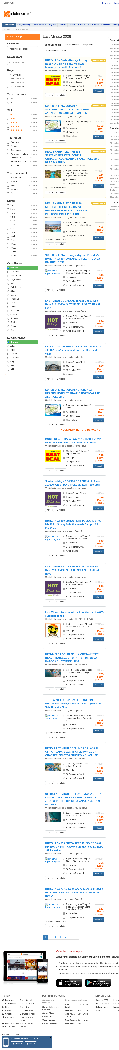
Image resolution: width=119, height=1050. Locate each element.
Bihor (12, 350)
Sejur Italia (82, 1023)
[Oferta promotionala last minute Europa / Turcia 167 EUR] (53, 366)
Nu (23, 102)
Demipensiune (23, 150)
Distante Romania (103, 1007)
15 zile (23, 255)
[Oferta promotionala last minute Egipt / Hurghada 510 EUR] (53, 80)
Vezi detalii (98, 91)
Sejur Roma (83, 1004)
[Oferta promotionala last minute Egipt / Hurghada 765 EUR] (53, 860)
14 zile (23, 252)
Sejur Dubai (83, 1010)
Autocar (23, 181)
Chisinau (14, 314)
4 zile (23, 213)
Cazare (72, 25)
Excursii (23, 1027)
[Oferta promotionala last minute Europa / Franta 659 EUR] (53, 499)
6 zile (23, 221)
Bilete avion (93, 25)
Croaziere (105, 25)
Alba (12, 346)
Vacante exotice (26, 1010)
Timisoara (14, 299)
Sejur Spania (69, 1023)
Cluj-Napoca (15, 287)
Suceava (14, 318)
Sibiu (12, 291)
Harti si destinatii (102, 1003)
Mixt (23, 193)
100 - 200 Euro (17, 79)
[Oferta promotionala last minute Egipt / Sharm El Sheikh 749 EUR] (53, 173)
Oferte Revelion (26, 1007)
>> (76, 937)
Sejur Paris (69, 1010)
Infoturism (17, 14)
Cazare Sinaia (48, 1013)
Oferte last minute (21, 29)
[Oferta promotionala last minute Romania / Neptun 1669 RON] (53, 126)
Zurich (13, 306)
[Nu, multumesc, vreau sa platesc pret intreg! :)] (50, 1037)
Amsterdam (15, 275)
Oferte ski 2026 (101, 1000)
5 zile (23, 217)
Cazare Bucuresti (49, 1023)
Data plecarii (87, 45)
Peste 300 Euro (17, 86)
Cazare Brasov (48, 1020)
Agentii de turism (11, 1023)
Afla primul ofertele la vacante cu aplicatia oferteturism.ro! (87, 956)
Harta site (6, 1034)
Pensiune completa (23, 154)
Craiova (13, 295)
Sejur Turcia (83, 1020)
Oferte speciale (39, 25)
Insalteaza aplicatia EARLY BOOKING (28, 1039)
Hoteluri (81, 25)
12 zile (23, 244)
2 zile (23, 205)
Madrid (13, 326)
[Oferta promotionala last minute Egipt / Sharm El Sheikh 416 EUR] (53, 226)
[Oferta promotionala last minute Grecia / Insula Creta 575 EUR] (53, 673)
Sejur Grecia (83, 1014)
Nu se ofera (23, 177)
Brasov (13, 330)
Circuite (62, 25)
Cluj (12, 361)
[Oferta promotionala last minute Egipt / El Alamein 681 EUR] (53, 323)
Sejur (7, 1007)
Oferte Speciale (26, 1000)
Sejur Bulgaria (70, 1020)
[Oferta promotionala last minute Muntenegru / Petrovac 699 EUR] (53, 455)
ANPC (98, 1010)
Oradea (13, 322)
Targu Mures (16, 279)
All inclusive (23, 158)
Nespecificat (23, 165)
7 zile (23, 224)
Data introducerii (51, 51)
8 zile (23, 228)
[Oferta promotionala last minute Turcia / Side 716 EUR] (53, 717)
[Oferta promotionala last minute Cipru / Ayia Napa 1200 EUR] (53, 767)
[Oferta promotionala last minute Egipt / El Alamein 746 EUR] (53, 588)
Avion (23, 185)
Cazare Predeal (49, 1017)
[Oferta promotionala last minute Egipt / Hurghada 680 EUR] (53, 538)
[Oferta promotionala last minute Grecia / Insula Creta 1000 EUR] (53, 817)
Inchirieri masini (26, 1023)
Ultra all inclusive (23, 161)
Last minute (9, 25)
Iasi (12, 283)
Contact (16, 1034)
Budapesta (15, 310)
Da (23, 98)
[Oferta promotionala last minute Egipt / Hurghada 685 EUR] (53, 272)
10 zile (23, 236)
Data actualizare (71, 45)
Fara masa (23, 142)
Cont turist (106, 3)
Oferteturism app (69, 951)
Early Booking (23, 25)
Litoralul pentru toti (28, 1014)
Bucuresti (14, 272)
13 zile (23, 248)
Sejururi (52, 25)
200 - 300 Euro (17, 82)
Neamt (13, 365)
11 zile (23, 240)
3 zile (23, 209)
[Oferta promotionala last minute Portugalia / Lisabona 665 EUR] (53, 630)
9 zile (23, 232)
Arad (12, 303)
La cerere (23, 189)
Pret (64, 51)
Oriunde (14, 268)
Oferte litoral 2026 (27, 1003)
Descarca (69, 983)
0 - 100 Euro (15, 75)
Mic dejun (23, 146)
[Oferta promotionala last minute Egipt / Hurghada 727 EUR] (53, 906)
